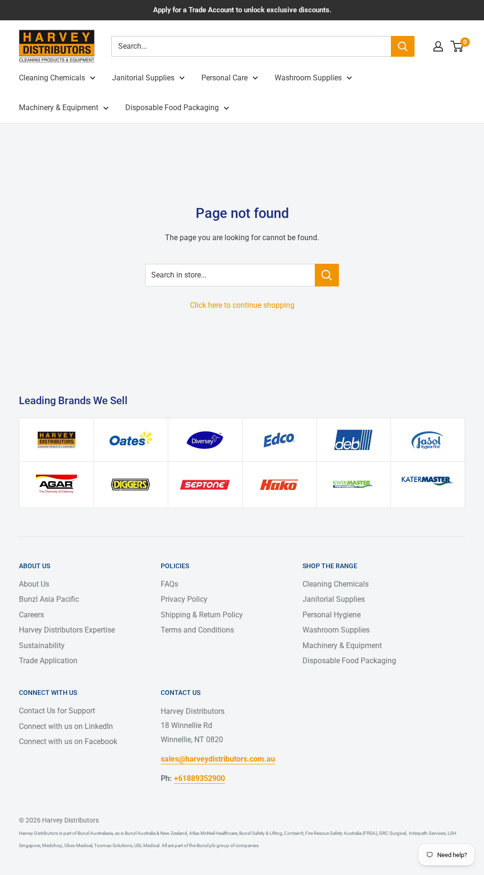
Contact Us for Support (57, 710)
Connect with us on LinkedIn (66, 726)
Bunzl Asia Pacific (49, 599)
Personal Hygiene (331, 614)
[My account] (438, 46)
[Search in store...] (327, 275)
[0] (457, 46)
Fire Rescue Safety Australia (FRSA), (341, 833)
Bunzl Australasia (95, 833)
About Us (34, 584)
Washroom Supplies (308, 77)
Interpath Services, (427, 833)
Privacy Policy (184, 599)
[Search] (403, 46)
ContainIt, (293, 833)
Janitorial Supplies (143, 77)
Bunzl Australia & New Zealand (156, 833)
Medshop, (52, 845)
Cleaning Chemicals (52, 77)
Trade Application (48, 660)
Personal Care (224, 77)
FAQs (169, 584)
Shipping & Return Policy (202, 614)
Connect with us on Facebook (68, 741)
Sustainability (42, 645)
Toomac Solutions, (113, 845)
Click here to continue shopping (242, 305)
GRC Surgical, (392, 833)
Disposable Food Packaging (172, 107)
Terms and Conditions (197, 629)
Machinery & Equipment (58, 107)
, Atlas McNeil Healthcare (212, 833)
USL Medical (146, 845)
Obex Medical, (78, 845)
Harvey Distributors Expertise (67, 629)
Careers (31, 614)
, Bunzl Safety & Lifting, (260, 833)
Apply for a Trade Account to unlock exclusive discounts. (242, 10)
